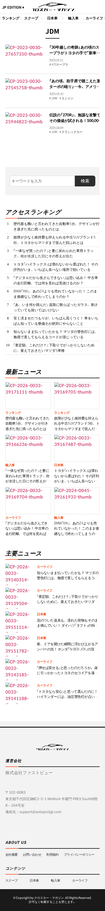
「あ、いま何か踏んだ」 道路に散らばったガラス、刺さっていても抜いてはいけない (55, 307)
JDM (54, 98)
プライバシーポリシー (79, 854)
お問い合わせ (32, 854)
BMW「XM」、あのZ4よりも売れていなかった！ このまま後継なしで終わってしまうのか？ (55, 294)
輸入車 (73, 18)
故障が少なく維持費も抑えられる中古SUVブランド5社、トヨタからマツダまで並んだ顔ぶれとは (54, 240)
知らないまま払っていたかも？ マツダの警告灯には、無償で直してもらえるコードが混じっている (55, 334)
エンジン (68, 98)
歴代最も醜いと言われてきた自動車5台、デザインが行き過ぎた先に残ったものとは (56, 226)
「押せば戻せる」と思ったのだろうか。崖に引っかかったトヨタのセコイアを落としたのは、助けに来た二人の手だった (67, 673)
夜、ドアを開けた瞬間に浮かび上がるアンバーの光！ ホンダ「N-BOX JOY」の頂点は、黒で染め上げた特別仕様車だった (67, 649)
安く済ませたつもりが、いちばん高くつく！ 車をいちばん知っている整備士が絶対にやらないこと (55, 321)
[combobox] (42, 181)
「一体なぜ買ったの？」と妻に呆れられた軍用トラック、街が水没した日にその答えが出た (53, 253)
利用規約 (52, 854)
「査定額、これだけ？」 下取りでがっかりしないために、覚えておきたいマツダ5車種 (53, 348)
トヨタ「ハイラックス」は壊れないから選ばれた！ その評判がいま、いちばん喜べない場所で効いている (55, 267)
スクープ (31, 18)
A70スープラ (59, 64)
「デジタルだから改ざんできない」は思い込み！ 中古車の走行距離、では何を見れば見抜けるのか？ (55, 280)
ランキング (10, 18)
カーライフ (94, 18)
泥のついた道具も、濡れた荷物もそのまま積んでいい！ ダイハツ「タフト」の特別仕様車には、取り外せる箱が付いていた (67, 625)
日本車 (52, 18)
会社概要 (11, 854)
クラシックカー (72, 132)
